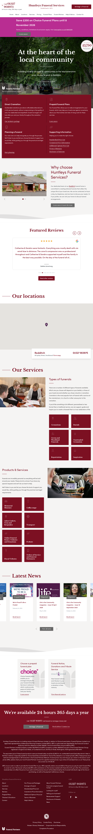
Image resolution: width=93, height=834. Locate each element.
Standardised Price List (57, 140)
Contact (4, 800)
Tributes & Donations (8, 797)
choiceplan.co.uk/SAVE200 (63, 30)
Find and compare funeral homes (54, 787)
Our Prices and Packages (32, 783)
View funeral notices (58, 694)
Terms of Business (55, 149)
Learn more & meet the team (62, 205)
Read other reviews (46, 278)
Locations (24, 14)
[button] (74, 233)
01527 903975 (9, 5)
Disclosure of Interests (57, 151)
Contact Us (80, 14)
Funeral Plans (47, 14)
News (48, 802)
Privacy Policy (37, 822)
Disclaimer (57, 822)
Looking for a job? (52, 791)
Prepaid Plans (6, 795)
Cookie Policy (47, 822)
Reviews (4, 792)
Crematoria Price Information (59, 143)
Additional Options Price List (59, 146)
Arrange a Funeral (36, 727)
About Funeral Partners (53, 783)
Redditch (40, 352)
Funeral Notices (59, 14)
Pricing (39, 14)
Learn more (23, 34)
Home (11, 14)
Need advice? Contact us (61, 726)
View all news (46, 629)
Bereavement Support (53, 796)
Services (32, 14)
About (17, 14)
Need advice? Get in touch (46, 81)
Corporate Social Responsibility (56, 825)
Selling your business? (53, 793)
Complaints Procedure (47, 828)
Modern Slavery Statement (35, 825)
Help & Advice (70, 14)
